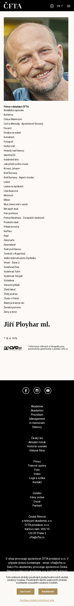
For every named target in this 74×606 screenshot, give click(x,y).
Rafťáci (8, 231)
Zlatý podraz (11, 294)
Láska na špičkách (13, 186)
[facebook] (26, 390)
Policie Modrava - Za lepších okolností (24, 217)
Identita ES (9, 155)
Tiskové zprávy (37, 465)
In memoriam (37, 423)
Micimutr (8, 195)
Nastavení (25, 591)
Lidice (7, 182)
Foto (37, 469)
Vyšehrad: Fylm (12, 271)
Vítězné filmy (37, 450)
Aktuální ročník (37, 442)
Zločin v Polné (11, 298)
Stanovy (37, 427)
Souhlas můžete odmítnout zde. (37, 600)
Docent (8, 128)
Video (37, 474)
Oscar (37, 501)
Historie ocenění (37, 446)
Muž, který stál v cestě (16, 204)
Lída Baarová (11, 191)
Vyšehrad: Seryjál (13, 276)
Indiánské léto (11, 159)
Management (37, 418)
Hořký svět (9, 146)
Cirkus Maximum (13, 119)
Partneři (37, 505)
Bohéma (8, 114)
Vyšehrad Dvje (11, 267)
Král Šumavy (10, 173)
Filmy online (37, 497)
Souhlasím (48, 591)
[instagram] (37, 390)
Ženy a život (10, 311)
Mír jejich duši (11, 208)
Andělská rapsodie (14, 110)
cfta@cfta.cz (37, 537)
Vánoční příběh (12, 285)
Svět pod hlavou (12, 249)
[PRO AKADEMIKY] (52, 6)
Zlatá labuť (9, 289)
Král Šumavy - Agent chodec (19, 177)
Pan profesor (11, 213)
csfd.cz (64, 349)
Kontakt (37, 482)
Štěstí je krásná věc (14, 303)
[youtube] (48, 390)
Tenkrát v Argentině (14, 253)
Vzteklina (9, 280)
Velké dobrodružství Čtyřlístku (20, 258)
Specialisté (10, 244)
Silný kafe (9, 240)
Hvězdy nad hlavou (14, 150)
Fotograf (8, 141)
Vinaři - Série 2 (11, 262)
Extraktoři (9, 137)
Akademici (37, 410)
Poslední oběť (11, 222)
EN (58, 6)
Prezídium (37, 414)
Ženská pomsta (12, 307)
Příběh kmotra (11, 226)
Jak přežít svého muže (16, 164)
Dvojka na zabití (12, 132)
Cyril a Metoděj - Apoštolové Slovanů (23, 123)
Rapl (6, 235)
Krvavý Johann (12, 168)
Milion (7, 199)
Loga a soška (37, 478)
